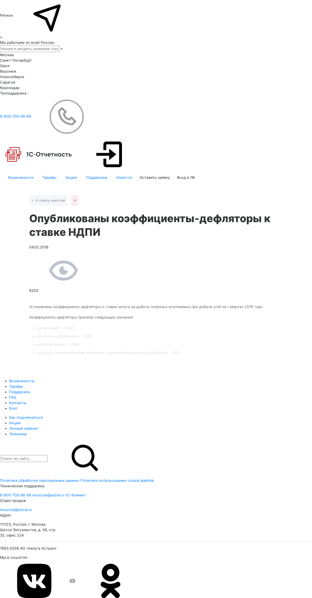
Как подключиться (26, 417)
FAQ (12, 397)
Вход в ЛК (186, 177)
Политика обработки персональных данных (40, 480)
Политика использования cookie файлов (117, 480)
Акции (71, 177)
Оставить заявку (155, 177)
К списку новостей (50, 200)
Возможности (20, 177)
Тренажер (18, 434)
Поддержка (96, 177)
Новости (124, 177)
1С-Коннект (76, 495)
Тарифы (49, 177)
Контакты (17, 402)
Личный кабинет (24, 428)
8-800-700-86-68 (16, 116)
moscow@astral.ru (49, 495)
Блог (13, 408)
